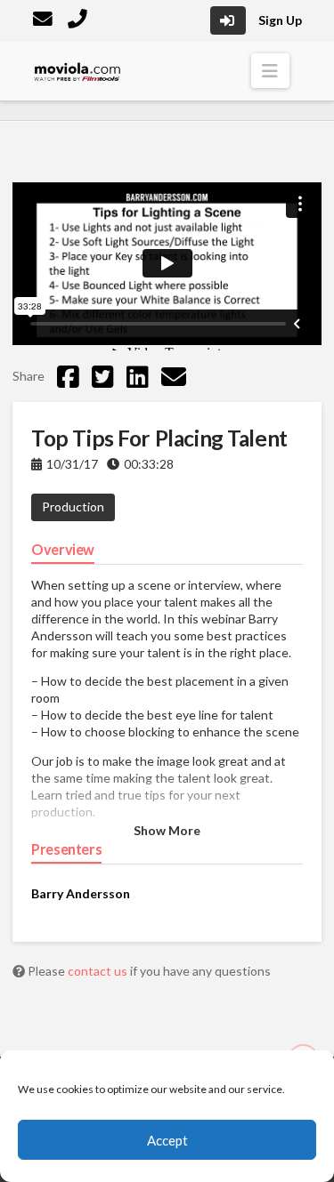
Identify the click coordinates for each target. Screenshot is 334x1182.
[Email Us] (44, 20)
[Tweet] (103, 376)
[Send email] (173, 376)
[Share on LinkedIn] (137, 376)
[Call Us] (79, 20)
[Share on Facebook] (68, 376)
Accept (167, 1140)
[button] (270, 70)
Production (73, 506)
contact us (99, 970)
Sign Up (280, 20)
